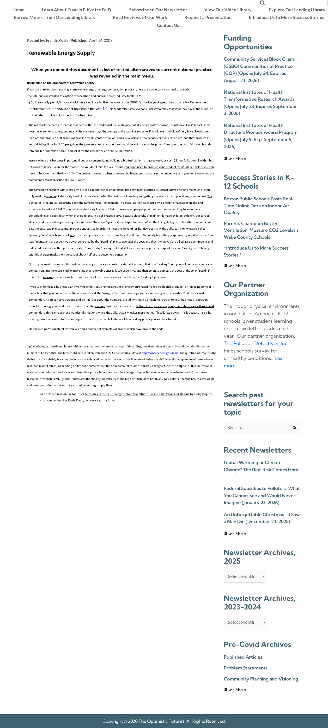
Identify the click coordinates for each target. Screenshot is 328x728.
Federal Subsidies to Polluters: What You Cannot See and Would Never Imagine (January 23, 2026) (262, 495)
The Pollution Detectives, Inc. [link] (256, 343)
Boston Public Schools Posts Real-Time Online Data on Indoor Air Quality (259, 205)
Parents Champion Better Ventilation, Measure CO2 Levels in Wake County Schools (261, 230)
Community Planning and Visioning (261, 679)
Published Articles (243, 657)
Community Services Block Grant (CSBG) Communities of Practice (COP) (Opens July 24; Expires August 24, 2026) (259, 69)
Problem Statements (245, 668)
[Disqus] (122, 470)
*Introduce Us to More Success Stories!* (256, 251)
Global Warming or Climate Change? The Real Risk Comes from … (261, 469)
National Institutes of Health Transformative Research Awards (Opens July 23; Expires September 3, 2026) (260, 102)
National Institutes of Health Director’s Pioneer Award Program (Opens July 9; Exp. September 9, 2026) (261, 135)
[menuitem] (18, 9)
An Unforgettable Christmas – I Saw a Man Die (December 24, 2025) (262, 518)
